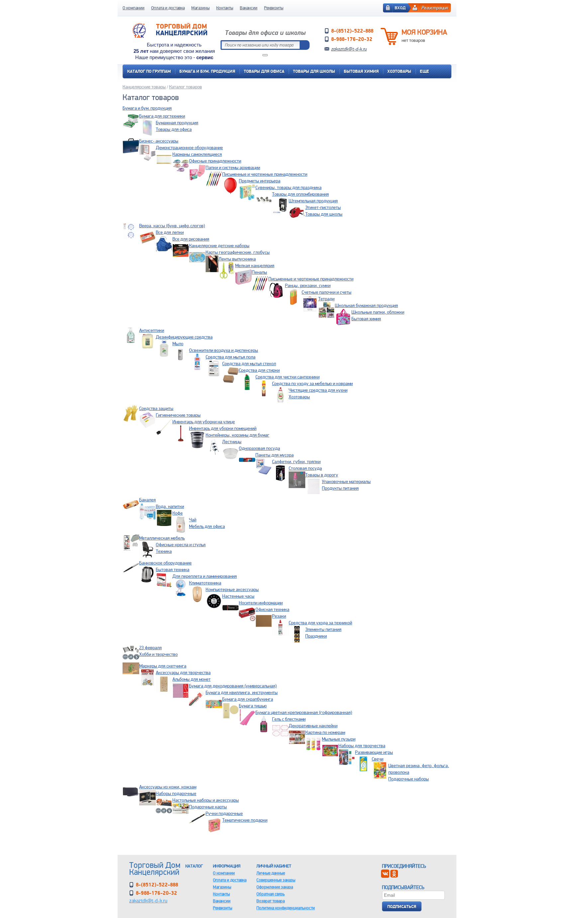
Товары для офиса (264, 71)
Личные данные (270, 872)
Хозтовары (399, 71)
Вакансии (248, 7)
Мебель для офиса (207, 526)
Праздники (316, 636)
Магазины (200, 7)
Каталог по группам (149, 71)
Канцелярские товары (144, 86)
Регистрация (435, 7)
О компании (133, 7)
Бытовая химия (361, 71)
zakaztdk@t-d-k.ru (349, 48)
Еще (424, 71)
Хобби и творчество (158, 654)
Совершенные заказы (275, 879)
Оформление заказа (274, 886)
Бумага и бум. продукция (207, 71)
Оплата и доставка (168, 7)
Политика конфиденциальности (285, 907)
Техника (164, 551)
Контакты (224, 7)
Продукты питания (340, 488)
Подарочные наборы (408, 778)
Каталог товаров (185, 86)
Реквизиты (273, 7)
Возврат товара (270, 900)
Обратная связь (270, 893)
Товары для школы (314, 71)
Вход (400, 7)
